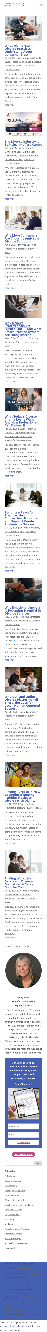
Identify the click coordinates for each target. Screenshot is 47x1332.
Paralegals (10, 1283)
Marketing (9, 1219)
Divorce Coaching (27, 244)
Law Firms (22, 1283)
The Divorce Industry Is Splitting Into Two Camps (23, 142)
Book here (23, 1267)
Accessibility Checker (11, 1326)
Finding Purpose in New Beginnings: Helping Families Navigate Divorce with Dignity (22, 796)
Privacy (8, 1310)
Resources (31, 1303)
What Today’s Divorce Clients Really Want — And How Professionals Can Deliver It (22, 420)
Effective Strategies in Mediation (19, 1205)
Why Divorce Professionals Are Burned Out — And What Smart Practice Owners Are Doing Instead (23, 329)
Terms (8, 1306)
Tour (21, 1303)
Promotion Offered (13, 1233)
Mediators (36, 1283)
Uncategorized (11, 1248)
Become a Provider (29, 527)
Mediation (23, 155)
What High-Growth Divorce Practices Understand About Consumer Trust (18, 50)
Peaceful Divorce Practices (18, 436)
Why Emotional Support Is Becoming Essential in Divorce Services (23, 610)
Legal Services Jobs (24, 432)
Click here (34, 1273)
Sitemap (18, 1310)
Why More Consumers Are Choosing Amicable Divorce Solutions (22, 238)
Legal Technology (29, 711)
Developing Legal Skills (29, 57)
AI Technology (26, 147)
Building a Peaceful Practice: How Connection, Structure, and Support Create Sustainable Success (21, 518)
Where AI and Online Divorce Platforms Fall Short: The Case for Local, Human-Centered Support (22, 702)
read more (10, 104)
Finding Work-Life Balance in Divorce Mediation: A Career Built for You (20, 882)
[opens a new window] (23, 1297)
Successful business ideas (18, 440)
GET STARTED (22, 1154)
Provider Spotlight (13, 1238)
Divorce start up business (18, 61)
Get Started (11, 1303)
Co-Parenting (11, 1185)
